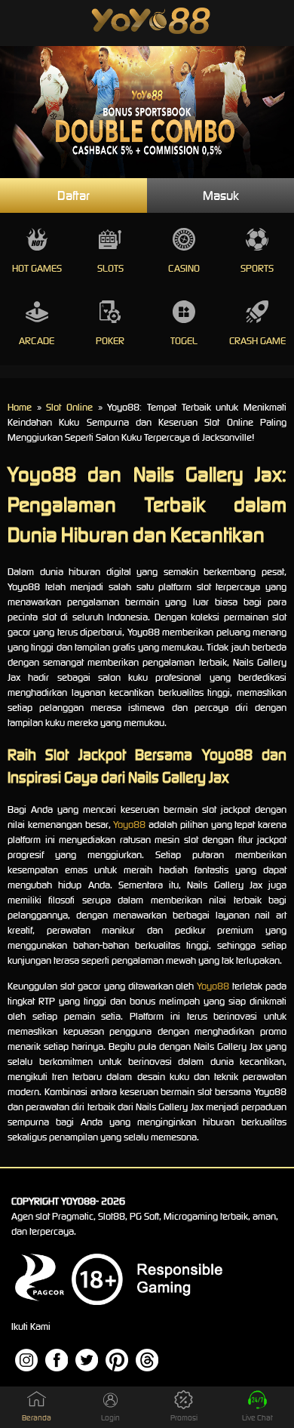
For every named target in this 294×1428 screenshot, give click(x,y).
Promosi (184, 1418)
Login (110, 1418)
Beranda (36, 1418)
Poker (110, 340)
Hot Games (37, 268)
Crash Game (257, 340)
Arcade (36, 340)
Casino (184, 268)
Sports (257, 268)
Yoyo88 (129, 824)
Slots (110, 268)
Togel (184, 340)
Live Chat (257, 1418)
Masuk (221, 195)
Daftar (73, 195)
